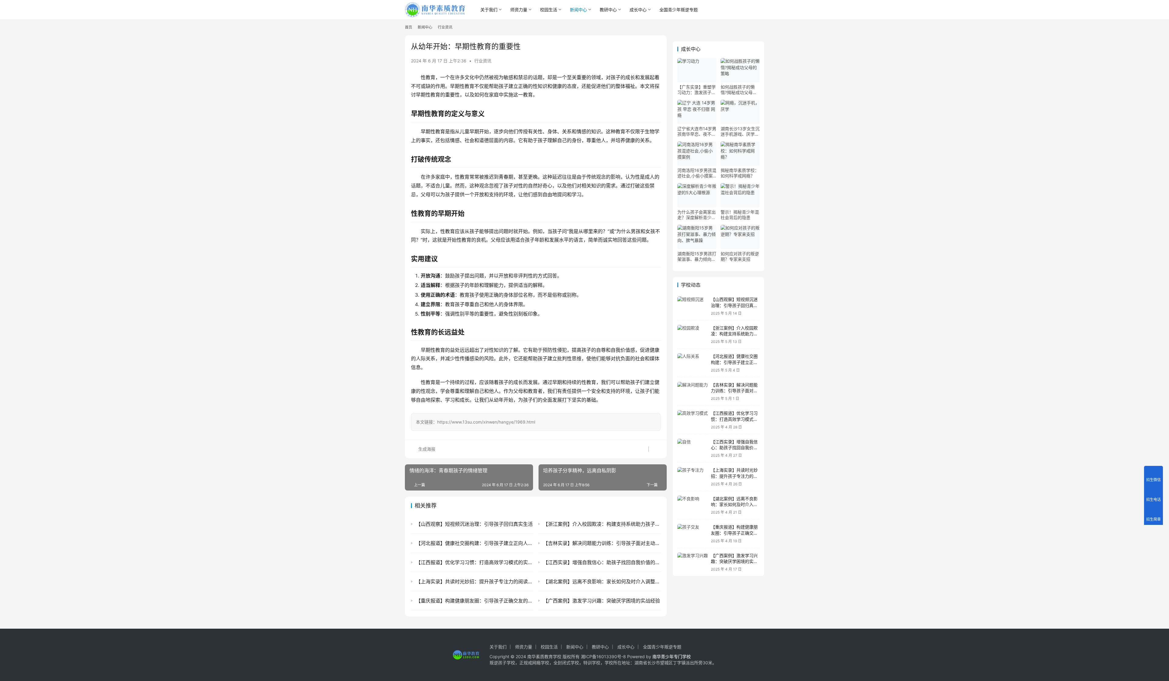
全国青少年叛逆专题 (678, 9)
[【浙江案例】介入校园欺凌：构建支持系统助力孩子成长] (692, 334)
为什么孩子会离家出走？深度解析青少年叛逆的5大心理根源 (696, 214)
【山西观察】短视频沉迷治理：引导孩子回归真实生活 (734, 305)
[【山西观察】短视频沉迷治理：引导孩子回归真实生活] (692, 306)
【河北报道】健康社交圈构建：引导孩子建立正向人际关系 (734, 362)
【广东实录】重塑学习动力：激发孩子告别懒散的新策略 (696, 89)
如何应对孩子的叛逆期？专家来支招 (740, 256)
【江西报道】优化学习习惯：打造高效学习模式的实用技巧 (734, 419)
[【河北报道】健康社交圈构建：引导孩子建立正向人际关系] (692, 362)
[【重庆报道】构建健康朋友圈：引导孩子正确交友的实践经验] (692, 533)
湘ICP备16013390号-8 (603, 656)
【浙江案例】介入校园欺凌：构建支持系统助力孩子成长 (734, 333)
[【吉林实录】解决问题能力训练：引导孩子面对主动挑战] (692, 391)
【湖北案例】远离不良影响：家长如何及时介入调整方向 (734, 504)
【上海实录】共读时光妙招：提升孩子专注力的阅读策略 (734, 475)
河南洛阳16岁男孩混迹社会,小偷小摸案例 (696, 173)
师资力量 (518, 9)
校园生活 (548, 9)
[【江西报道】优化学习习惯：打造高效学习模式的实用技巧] (692, 419)
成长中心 (638, 9)
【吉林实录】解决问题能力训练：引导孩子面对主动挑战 (734, 390)
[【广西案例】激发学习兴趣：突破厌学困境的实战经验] (692, 562)
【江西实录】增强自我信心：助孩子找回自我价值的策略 (734, 447)
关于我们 (488, 9)
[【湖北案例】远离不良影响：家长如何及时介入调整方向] (692, 505)
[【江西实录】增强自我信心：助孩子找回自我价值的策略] (692, 448)
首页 (408, 27)
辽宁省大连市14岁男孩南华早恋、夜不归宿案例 (696, 131)
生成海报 (426, 449)
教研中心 (608, 9)
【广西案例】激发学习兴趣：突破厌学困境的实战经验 (734, 561)
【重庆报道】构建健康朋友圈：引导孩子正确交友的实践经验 (734, 532)
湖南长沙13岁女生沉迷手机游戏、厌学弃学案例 (740, 131)
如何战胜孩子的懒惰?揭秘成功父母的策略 (739, 89)
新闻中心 (578, 9)
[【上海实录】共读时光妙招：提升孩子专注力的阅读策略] (692, 476)
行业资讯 (482, 60)
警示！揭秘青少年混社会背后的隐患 (740, 214)
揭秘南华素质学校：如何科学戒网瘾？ (740, 173)
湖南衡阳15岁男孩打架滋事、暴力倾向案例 (696, 256)
